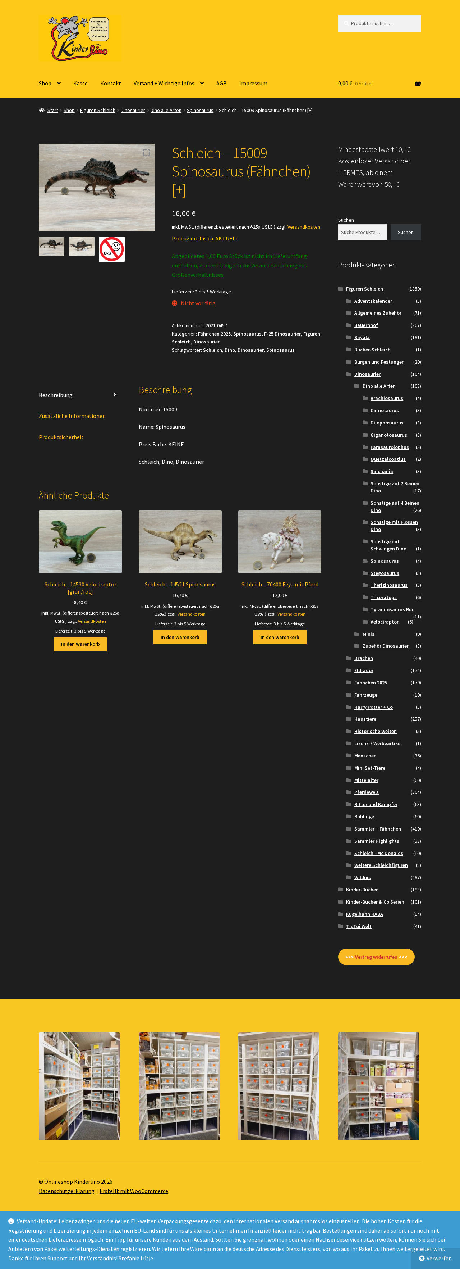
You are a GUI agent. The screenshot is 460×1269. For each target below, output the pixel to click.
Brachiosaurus (387, 398)
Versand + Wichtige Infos (164, 83)
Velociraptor (385, 621)
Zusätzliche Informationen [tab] (72, 415)
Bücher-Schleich (372, 349)
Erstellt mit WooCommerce (134, 1190)
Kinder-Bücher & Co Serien (375, 902)
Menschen (365, 755)
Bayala (362, 337)
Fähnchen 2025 (214, 333)
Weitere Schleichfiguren (381, 865)
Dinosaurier (133, 110)
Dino (230, 350)
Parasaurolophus (390, 447)
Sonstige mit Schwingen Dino (388, 545)
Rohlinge (364, 816)
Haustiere (365, 719)
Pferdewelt (366, 792)
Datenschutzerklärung (67, 1190)
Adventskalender (373, 301)
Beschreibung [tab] (56, 395)
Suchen (346, 220)
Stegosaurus (385, 573)
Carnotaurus (385, 410)
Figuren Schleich (97, 110)
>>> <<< (376, 957)
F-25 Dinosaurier (282, 333)
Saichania (382, 471)
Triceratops (384, 597)
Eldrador (363, 670)
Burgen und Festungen (379, 362)
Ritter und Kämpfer (375, 804)
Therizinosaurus (389, 585)
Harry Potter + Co (373, 707)
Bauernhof (366, 325)
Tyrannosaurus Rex (392, 609)
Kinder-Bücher (362, 889)
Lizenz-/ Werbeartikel (378, 743)
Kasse (80, 83)
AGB (221, 83)
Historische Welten (375, 731)
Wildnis (362, 877)
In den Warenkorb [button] (80, 644)
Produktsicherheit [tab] (61, 437)
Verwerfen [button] (439, 1258)
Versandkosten (304, 227)
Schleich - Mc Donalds (378, 853)
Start (52, 110)
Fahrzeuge (365, 695)
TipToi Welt (359, 926)
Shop (45, 83)
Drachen (363, 658)
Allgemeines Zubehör (377, 313)
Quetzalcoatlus (388, 459)
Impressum (253, 83)
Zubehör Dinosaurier (386, 646)
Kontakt (110, 83)
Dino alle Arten (166, 110)
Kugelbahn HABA (364, 914)
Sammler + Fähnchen (377, 828)
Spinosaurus (200, 110)
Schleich (212, 350)
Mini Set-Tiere (369, 768)
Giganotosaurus (389, 435)
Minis (368, 634)
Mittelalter (366, 780)
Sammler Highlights (376, 841)
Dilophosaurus (387, 422)
